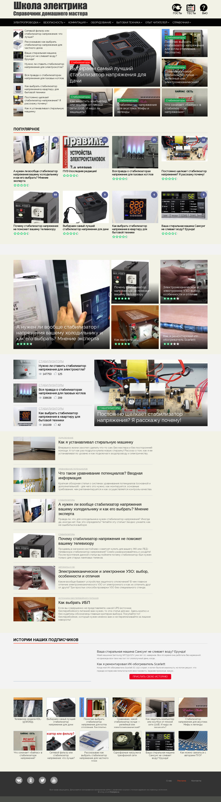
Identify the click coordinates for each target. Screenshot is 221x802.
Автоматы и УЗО (66, 567)
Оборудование (101, 22)
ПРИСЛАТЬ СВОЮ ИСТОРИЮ (150, 676)
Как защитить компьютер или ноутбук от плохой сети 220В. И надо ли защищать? (88, 106)
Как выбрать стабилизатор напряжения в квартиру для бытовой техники (42, 89)
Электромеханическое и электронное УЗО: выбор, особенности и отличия (182, 290)
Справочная (180, 22)
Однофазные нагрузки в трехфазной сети (127, 754)
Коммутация (77, 22)
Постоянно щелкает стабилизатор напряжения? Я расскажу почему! (43, 100)
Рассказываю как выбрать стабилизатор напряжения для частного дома (43, 44)
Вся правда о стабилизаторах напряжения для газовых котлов (44, 77)
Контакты (196, 780)
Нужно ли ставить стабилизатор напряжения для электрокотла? (44, 65)
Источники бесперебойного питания (78, 598)
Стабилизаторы (51, 361)
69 (55, 194)
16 (203, 140)
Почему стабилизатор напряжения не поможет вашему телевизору (35, 227)
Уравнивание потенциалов (73, 469)
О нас (169, 780)
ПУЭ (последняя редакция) (80, 171)
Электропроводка (25, 22)
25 (154, 140)
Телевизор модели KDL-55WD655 (28, 720)
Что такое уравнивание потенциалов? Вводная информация (100, 475)
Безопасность (53, 22)
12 (104, 140)
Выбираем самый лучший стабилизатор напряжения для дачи (108, 74)
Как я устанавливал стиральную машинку (95, 442)
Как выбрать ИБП (127, 339)
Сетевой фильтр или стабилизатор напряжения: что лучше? (43, 33)
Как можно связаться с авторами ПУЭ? (193, 754)
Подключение (65, 438)
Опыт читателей (156, 22)
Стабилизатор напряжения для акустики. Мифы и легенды (137, 108)
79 (55, 140)
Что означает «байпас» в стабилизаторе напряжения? (183, 108)
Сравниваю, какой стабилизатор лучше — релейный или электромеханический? (182, 77)
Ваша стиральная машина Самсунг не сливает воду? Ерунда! (41, 56)
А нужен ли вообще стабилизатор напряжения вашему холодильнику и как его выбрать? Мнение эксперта (35, 175)
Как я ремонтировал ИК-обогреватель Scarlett (181, 337)
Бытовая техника (128, 22)
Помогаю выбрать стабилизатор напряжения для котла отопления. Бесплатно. (184, 47)
